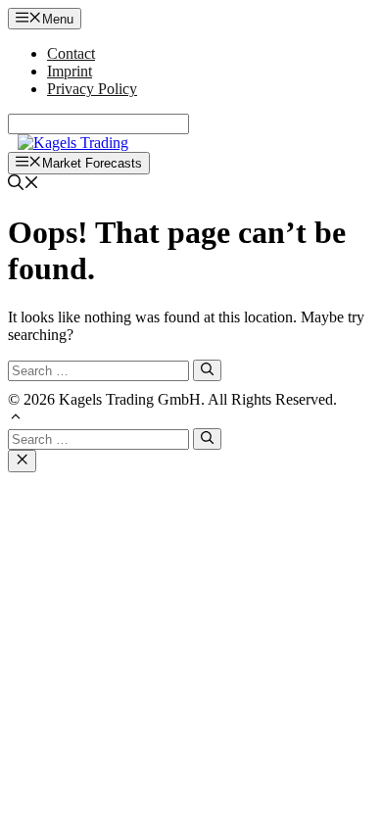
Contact (71, 53)
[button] (16, 419)
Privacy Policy (92, 88)
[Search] (207, 370)
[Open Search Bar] (23, 184)
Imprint (69, 71)
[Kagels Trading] (73, 142)
